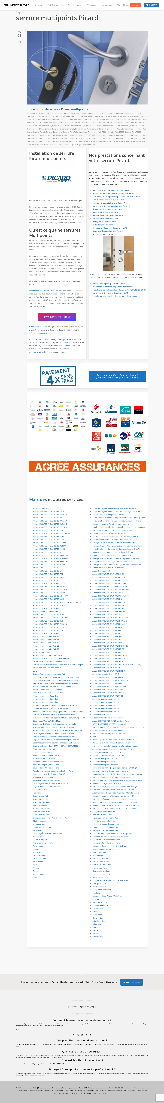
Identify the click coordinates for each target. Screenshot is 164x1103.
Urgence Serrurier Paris (86, 144)
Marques (38, 499)
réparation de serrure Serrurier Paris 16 (109, 215)
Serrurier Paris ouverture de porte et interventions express (55, 683)
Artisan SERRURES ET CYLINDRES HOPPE (49, 564)
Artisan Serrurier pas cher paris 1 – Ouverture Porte (53, 686)
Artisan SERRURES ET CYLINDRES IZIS (48, 571)
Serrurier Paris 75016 (121, 138)
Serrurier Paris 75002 (116, 132)
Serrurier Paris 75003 (133, 132)
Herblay (38, 345)
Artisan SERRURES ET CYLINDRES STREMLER (50, 618)
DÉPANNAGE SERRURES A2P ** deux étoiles (50, 661)
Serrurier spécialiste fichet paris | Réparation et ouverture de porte (59, 665)
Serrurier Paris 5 (128, 129)
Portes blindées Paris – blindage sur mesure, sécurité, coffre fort (117, 521)
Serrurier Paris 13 (123, 119)
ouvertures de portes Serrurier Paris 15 (109, 200)
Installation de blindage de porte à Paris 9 (108, 533)
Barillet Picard (63, 113)
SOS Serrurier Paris (40, 790)
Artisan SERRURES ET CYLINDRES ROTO (48, 630)
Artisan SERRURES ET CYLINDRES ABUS (48, 511)
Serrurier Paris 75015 (104, 138)
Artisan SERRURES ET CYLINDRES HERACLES (50, 561)
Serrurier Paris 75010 (138, 135)
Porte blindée (38, 846)
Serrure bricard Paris (41, 796)
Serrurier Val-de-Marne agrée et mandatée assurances (54, 715)
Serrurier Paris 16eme (114, 122)
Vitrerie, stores (130, 277)
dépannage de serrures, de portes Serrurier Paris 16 (114, 287)
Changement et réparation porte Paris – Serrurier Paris (113, 561)
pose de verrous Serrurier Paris (105, 218)
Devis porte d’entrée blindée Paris (46, 768)
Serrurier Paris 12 (91, 119)
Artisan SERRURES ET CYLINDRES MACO (49, 586)
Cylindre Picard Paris (95, 113)
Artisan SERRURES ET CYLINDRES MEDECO (50, 589)
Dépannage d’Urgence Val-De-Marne (47, 721)
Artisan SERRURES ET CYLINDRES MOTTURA (50, 596)
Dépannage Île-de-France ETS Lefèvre (47, 833)
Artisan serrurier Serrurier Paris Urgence (48, 655)
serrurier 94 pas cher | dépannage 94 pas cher (51, 708)
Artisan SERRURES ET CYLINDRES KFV (48, 580)
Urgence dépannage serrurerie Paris (47, 786)
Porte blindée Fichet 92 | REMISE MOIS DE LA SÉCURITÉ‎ (114, 539)
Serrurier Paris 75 (83, 132)
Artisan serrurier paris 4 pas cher (45, 696)
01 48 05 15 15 (82, 1035)
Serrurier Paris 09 (119, 116)
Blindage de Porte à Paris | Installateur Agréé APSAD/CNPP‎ (115, 558)
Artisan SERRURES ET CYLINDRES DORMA (49, 546)
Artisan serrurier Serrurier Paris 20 (46, 646)
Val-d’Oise (36, 865)
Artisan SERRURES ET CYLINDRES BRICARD (50, 521)
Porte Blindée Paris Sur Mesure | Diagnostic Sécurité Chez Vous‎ (117, 549)
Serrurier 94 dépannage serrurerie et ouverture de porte (54, 736)
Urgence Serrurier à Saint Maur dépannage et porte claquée (56, 740)
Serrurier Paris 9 (132, 141)
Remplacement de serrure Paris (88, 116)
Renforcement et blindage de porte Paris (108, 514)
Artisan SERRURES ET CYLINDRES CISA (48, 530)
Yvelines (36, 868)
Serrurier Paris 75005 (53, 135)
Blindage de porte (40, 821)
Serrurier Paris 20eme (35, 129)
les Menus (48, 352)
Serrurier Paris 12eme (107, 119)
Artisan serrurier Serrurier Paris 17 (46, 643)
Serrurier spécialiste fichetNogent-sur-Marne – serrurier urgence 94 (59, 718)
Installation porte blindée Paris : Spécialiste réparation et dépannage (118, 527)
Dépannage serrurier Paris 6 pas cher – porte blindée (112, 524)
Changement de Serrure (42, 827)
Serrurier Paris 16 (98, 122)
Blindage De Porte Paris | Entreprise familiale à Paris (113, 552)
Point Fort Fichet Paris (41, 811)
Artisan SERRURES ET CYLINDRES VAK (48, 621)
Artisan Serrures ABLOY (42, 508)
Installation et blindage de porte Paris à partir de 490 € (113, 555)
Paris (35, 877)
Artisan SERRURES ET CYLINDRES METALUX (50, 593)
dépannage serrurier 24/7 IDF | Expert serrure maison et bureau (58, 711)
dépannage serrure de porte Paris (46, 755)
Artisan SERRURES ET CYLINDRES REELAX (49, 608)
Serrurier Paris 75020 (70, 141)
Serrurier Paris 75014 (87, 138)
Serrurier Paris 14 (34, 122)
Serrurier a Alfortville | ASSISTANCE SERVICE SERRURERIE (55, 746)
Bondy (65, 345)
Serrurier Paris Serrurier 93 (47, 144)
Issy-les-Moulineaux (60, 342)
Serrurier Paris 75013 (70, 138)
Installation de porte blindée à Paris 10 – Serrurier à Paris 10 (115, 536)
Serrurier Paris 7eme (87, 141)
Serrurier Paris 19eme (92, 126)
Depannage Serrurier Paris (114, 113)
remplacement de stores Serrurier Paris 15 (110, 293)
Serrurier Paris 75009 (121, 135)
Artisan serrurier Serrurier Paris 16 (46, 639)
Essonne (36, 871)
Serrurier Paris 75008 (104, 135)
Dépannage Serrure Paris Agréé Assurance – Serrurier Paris (56, 677)
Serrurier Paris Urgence (67, 144)
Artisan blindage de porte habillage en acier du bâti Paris (114, 508)
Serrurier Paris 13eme (139, 119)
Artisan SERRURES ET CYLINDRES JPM (48, 574)
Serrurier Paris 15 (66, 122)
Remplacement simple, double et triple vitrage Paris (53, 771)
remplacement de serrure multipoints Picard (111, 190)
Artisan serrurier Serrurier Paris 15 (46, 636)
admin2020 (34, 113)
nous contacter (42, 333)
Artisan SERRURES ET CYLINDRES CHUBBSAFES (51, 527)
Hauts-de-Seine (39, 855)
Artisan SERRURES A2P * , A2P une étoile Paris (51, 658)
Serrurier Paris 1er (109, 126)
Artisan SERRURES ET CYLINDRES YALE (48, 633)
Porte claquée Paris (67, 116)
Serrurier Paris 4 (98, 129)
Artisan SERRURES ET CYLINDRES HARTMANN (51, 555)
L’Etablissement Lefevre (39, 291)
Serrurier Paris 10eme (43, 119)
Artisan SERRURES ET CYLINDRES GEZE (48, 552)
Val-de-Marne (38, 861)
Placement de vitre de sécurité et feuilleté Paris (51, 774)
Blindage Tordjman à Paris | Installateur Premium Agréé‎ (114, 543)
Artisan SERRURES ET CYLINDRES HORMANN (50, 558)
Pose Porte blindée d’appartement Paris (48, 761)
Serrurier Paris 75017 (138, 138)
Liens (35, 671)
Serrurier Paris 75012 (53, 138)
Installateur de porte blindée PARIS (46, 765)
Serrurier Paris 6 (39, 132)
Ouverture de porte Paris (48, 116)
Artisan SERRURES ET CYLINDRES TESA (48, 627)
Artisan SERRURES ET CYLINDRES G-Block (49, 543)
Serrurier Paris (106, 116)
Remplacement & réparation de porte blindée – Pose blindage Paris (118, 518)
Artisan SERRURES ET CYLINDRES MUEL (48, 599)
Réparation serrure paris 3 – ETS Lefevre (48, 693)
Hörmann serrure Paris (41, 808)
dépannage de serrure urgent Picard (108, 209)
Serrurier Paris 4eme (113, 129)
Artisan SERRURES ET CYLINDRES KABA (48, 577)
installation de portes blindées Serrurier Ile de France (115, 296)
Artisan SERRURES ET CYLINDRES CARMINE (50, 524)
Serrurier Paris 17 (130, 122)
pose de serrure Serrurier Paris (105, 212)
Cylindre (36, 849)
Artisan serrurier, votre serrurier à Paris (48, 668)
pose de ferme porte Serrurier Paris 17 (109, 203)
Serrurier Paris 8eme (117, 141)
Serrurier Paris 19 (76, 126)
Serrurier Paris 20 (137, 126)
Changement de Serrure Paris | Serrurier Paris (50, 818)
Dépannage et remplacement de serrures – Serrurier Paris (55, 680)
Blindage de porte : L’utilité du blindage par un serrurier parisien (116, 564)
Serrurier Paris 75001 (99, 132)
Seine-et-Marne (39, 874)
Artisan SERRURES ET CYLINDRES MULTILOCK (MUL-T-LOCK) (57, 602)
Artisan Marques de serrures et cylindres (108, 568)
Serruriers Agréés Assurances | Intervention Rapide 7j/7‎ (114, 530)
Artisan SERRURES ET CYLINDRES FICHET (49, 539)
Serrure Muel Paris (40, 805)
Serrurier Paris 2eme (53, 129)
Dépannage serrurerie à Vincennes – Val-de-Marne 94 (53, 733)
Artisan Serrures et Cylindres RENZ (46, 611)
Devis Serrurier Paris (133, 113)
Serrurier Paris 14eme (50, 122)
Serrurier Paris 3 (68, 129)
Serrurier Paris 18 (44, 126)
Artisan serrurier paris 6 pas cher (45, 702)
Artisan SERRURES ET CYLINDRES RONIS (49, 614)
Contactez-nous (131, 982)
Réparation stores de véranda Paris (46, 780)
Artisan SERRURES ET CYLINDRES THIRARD (50, 624)
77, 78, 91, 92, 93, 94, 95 (136, 290)
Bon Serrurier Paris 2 (78, 113)
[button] (57, 317)
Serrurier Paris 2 (123, 126)
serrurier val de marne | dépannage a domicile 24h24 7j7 (55, 705)
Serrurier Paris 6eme (54, 132)
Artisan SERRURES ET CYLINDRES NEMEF (49, 605)
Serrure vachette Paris (41, 799)
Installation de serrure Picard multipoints (57, 109)
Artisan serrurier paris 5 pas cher (45, 699)
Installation (37, 830)
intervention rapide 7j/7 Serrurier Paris (109, 283)
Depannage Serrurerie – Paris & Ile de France (50, 783)
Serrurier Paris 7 (69, 132)
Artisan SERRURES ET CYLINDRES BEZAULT (50, 514)
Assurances (37, 836)
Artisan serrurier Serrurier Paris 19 (46, 649)
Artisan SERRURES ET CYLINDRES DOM (48, 536)
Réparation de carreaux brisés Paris (46, 777)
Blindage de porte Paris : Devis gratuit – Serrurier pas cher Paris (117, 546)
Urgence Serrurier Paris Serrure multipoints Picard (113, 193)
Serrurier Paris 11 (59, 119)
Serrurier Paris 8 (102, 141)
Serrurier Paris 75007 (87, 135)
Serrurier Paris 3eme (83, 129)
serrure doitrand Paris (41, 815)
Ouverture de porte (40, 840)
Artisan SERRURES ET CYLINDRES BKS (48, 518)
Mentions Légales (44, 1088)
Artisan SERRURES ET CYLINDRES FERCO (49, 549)
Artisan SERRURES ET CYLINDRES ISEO (48, 568)
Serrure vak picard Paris (42, 802)
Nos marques (38, 793)
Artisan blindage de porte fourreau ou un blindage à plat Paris (116, 511)
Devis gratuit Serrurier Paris (104, 222)
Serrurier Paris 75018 (35, 141)
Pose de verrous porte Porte (44, 758)
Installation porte (39, 824)
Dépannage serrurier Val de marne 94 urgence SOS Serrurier (56, 743)
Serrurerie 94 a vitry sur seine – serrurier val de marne (53, 727)
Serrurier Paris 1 (133, 116)
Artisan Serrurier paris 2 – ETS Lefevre (47, 690)
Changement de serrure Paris (44, 749)
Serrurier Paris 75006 (70, 135)
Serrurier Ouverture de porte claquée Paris (49, 674)
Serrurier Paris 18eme (60, 126)
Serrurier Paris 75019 (53, 141)
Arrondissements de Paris (43, 843)
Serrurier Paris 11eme (75, 119)
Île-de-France (38, 852)
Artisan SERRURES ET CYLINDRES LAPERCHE (50, 583)
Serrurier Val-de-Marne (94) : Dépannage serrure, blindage (55, 724)
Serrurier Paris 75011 (35, 138)
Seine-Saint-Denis (39, 858)
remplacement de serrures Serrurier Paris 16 (111, 206)
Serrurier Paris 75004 (35, 135)
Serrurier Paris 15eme (82, 122)
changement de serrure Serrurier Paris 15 (110, 228)
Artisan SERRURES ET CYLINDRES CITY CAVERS (51, 533)
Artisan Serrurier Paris (49, 113)
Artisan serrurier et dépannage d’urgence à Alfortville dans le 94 (57, 730)
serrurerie (36, 352)
